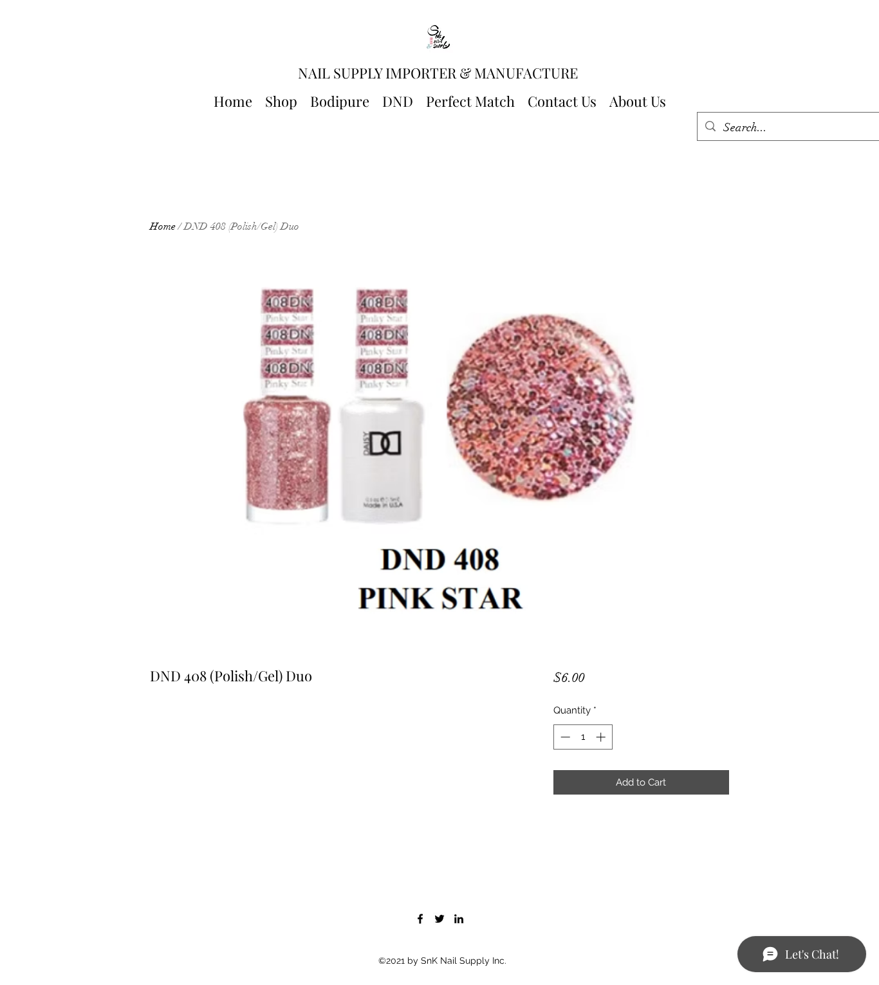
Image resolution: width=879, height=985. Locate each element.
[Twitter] (439, 918)
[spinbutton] (582, 737)
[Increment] (602, 737)
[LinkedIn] (458, 918)
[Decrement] (564, 737)
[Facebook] (420, 918)
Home (163, 226)
